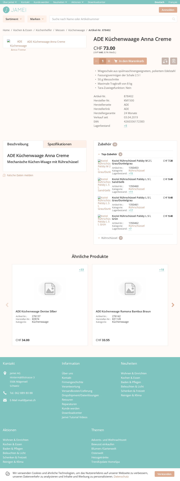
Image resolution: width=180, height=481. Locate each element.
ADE (126, 104)
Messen (60, 30)
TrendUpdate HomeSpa (105, 461)
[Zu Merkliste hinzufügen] (173, 61)
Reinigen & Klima (131, 395)
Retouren (67, 399)
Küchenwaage (76, 30)
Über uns (67, 373)
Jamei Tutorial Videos (74, 417)
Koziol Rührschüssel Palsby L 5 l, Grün (131, 217)
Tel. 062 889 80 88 (21, 393)
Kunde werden (41, 2)
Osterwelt (97, 453)
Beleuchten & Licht (132, 386)
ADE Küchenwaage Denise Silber (36, 311)
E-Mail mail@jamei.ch (23, 400)
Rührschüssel (137, 170)
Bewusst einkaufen (102, 444)
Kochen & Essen (22, 30)
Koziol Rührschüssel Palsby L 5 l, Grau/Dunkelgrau (131, 199)
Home (6, 30)
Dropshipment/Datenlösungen (80, 395)
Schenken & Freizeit (133, 391)
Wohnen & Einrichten (134, 373)
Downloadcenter (96, 2)
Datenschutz (121, 476)
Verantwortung (71, 386)
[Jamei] (14, 9)
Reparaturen (69, 404)
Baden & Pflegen (131, 382)
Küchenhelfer (44, 30)
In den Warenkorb (131, 61)
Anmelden (168, 10)
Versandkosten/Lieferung (77, 391)
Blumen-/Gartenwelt (103, 448)
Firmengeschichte (72, 382)
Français (173, 2)
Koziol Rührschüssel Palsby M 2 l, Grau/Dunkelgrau (132, 162)
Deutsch (159, 2)
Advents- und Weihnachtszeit (108, 440)
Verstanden (165, 474)
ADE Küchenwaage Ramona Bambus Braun (123, 311)
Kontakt (25, 2)
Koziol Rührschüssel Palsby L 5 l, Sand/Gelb (131, 180)
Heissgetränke (99, 457)
